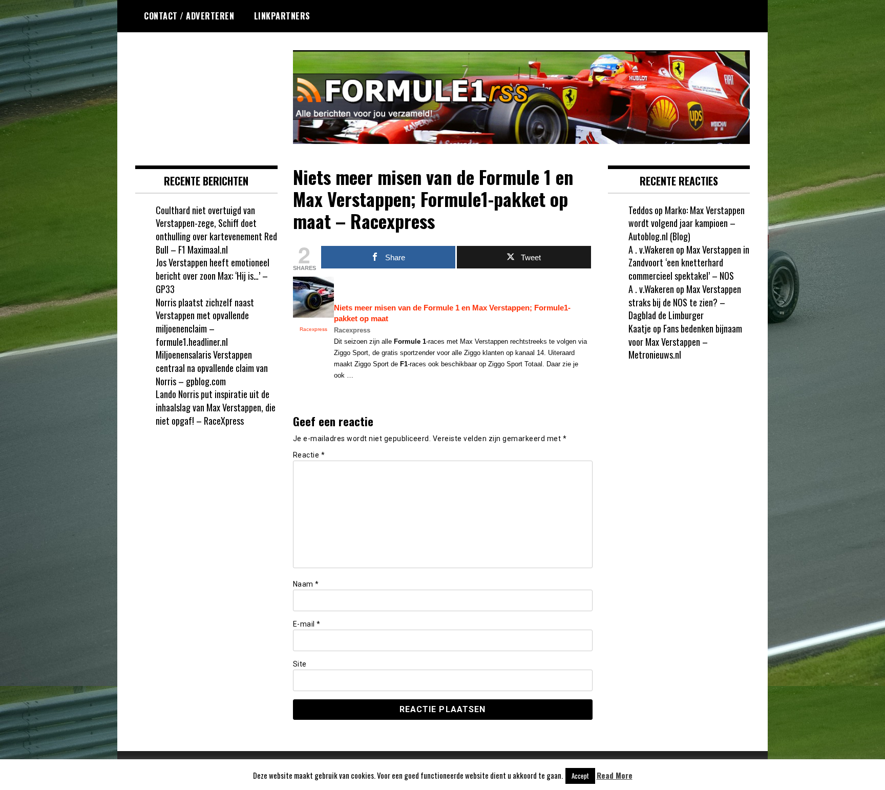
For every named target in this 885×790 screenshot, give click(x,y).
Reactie (309, 455)
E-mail (307, 624)
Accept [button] (580, 776)
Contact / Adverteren (189, 16)
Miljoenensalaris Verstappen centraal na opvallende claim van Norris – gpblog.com (212, 367)
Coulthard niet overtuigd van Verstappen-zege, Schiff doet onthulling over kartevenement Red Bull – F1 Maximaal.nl (216, 229)
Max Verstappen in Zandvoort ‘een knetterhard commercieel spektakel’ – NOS (688, 262)
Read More (615, 775)
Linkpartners (282, 16)
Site (300, 664)
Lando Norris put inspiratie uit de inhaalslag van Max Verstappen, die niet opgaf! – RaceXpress (216, 407)
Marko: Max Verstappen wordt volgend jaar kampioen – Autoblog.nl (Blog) (686, 223)
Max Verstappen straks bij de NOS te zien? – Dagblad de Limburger (684, 302)
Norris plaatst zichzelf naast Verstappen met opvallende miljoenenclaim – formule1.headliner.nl (205, 322)
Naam (306, 584)
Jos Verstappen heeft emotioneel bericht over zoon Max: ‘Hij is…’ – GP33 (212, 275)
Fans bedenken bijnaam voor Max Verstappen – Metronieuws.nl (685, 341)
